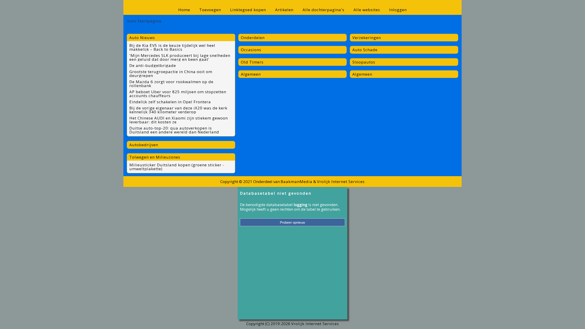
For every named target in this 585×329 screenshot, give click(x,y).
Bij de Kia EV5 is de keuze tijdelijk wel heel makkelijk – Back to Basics (172, 47)
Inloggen (398, 9)
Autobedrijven (143, 144)
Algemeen (251, 74)
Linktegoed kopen (248, 9)
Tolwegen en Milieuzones (154, 157)
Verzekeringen (366, 37)
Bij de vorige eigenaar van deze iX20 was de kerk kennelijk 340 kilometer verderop (178, 109)
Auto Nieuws (142, 37)
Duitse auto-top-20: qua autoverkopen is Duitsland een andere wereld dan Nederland (174, 130)
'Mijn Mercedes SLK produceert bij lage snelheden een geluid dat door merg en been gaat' (179, 57)
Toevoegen (210, 9)
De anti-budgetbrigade (152, 65)
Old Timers (252, 62)
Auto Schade (365, 49)
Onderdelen (253, 37)
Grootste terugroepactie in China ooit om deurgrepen (170, 73)
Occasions (251, 49)
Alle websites (367, 9)
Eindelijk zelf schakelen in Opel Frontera (170, 101)
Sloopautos (363, 62)
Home (184, 9)
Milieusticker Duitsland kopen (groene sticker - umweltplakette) (176, 166)
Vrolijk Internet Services (341, 181)
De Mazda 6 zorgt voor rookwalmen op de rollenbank (171, 83)
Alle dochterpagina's (323, 9)
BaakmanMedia (296, 181)
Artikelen (284, 9)
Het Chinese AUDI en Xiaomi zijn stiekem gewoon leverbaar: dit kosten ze (178, 120)
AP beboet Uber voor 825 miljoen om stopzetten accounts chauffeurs (177, 93)
